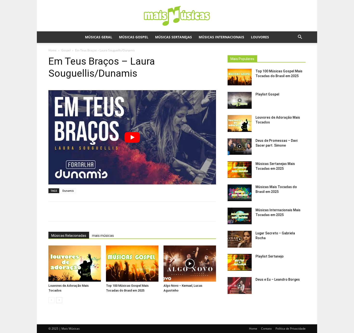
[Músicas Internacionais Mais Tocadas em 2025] (240, 216)
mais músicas (103, 236)
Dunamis (68, 190)
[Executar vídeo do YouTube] (132, 137)
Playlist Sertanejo (270, 256)
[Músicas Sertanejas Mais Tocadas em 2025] (240, 169)
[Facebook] (101, 211)
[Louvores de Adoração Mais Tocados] (74, 263)
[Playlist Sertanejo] (240, 262)
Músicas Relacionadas (68, 236)
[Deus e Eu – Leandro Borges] (240, 285)
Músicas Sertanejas (173, 37)
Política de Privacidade (290, 328)
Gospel (66, 50)
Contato (266, 328)
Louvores (260, 37)
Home (52, 50)
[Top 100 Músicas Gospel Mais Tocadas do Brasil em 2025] (132, 263)
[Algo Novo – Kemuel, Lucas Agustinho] (190, 263)
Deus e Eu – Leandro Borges (278, 279)
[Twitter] (113, 211)
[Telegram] (135, 211)
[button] (300, 37)
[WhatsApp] (90, 211)
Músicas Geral (98, 37)
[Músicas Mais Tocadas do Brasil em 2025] (240, 192)
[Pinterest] (124, 211)
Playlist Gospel (267, 94)
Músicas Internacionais (221, 37)
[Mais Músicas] (177, 16)
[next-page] (59, 300)
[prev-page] (51, 300)
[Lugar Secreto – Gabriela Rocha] (240, 239)
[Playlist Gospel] (240, 100)
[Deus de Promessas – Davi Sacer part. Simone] (240, 146)
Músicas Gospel (133, 37)
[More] (146, 211)
